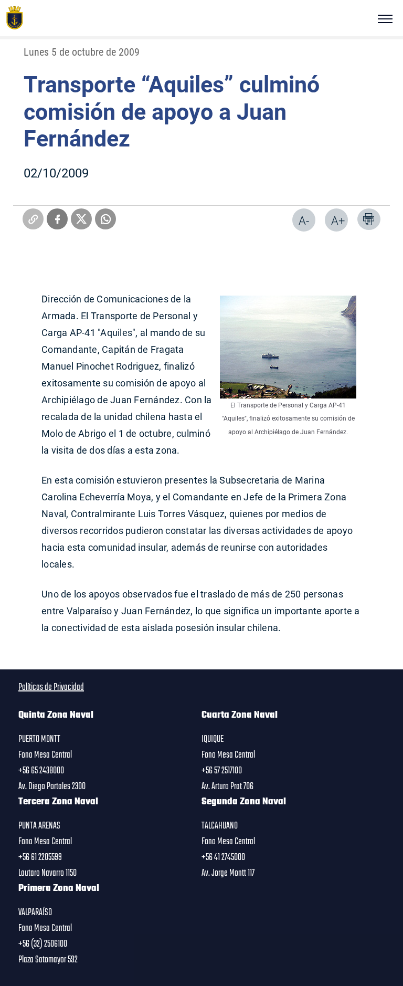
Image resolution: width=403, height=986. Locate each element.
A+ (338, 220)
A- (304, 220)
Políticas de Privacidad (51, 687)
